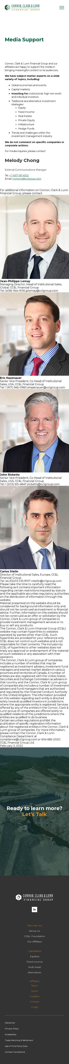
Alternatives (34, 972)
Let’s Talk (34, 814)
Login (34, 1006)
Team (34, 985)
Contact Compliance (15, 1052)
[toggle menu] (61, 7)
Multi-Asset (34, 967)
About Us (34, 930)
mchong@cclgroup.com (27, 178)
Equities (34, 956)
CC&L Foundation (34, 936)
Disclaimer (10, 1022)
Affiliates (34, 981)
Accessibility (10, 1034)
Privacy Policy (12, 1028)
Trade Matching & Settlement (19, 1040)
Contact (34, 1001)
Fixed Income (34, 961)
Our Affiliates (34, 941)
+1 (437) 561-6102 (19, 175)
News (34, 990)
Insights (34, 996)
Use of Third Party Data (16, 1046)
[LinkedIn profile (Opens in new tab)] (34, 909)
